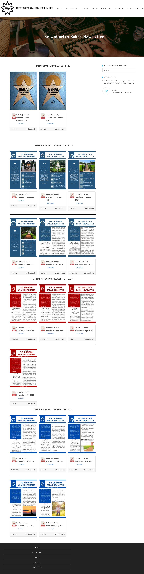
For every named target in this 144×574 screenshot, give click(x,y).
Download (21, 123)
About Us (37, 562)
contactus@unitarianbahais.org (122, 92)
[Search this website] (118, 70)
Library (37, 557)
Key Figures (37, 552)
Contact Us (37, 567)
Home (37, 547)
